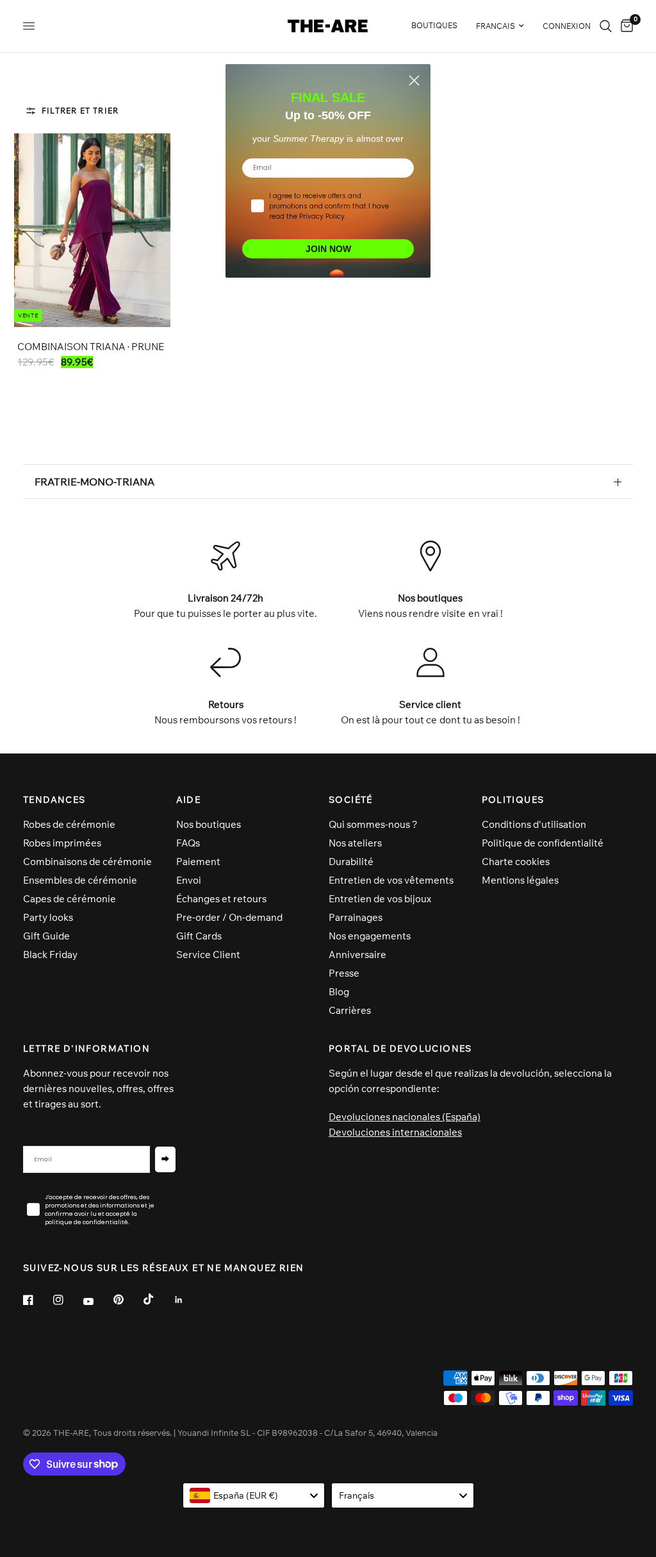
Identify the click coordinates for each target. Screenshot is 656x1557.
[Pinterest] (127, 1300)
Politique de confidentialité (542, 843)
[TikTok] (158, 1299)
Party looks (48, 917)
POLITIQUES (513, 799)
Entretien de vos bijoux (380, 899)
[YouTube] (97, 1302)
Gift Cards (199, 936)
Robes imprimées (62, 843)
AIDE (188, 799)
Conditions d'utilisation (534, 824)
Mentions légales (520, 880)
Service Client (208, 954)
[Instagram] (67, 1300)
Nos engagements (370, 936)
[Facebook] (37, 1300)
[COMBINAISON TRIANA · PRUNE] (92, 230)
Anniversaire (357, 954)
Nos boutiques (208, 824)
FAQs (188, 843)
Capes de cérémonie (69, 899)
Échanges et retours (221, 899)
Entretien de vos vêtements (391, 880)
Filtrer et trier (80, 110)
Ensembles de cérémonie (80, 880)
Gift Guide (46, 936)
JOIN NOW (328, 249)
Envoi (188, 880)
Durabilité (351, 861)
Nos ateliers (355, 843)
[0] (624, 26)
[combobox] (254, 1495)
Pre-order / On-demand (229, 917)
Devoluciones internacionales (395, 1132)
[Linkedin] (188, 1300)
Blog (339, 992)
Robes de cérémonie (69, 824)
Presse (344, 973)
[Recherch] (605, 26)
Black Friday (50, 954)
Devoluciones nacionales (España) (404, 1117)
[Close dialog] (414, 80)
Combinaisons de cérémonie (87, 861)
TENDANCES (54, 799)
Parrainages (355, 917)
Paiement (198, 861)
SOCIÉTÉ (351, 799)
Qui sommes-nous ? (373, 824)
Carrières (350, 1010)
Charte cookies (516, 861)
